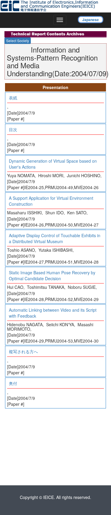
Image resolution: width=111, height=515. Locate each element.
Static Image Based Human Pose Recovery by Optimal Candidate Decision (52, 275)
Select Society (17, 40)
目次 (13, 129)
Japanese (90, 19)
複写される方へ (23, 351)
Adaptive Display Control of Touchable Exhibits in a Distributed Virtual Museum (54, 238)
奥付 (13, 383)
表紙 (13, 98)
